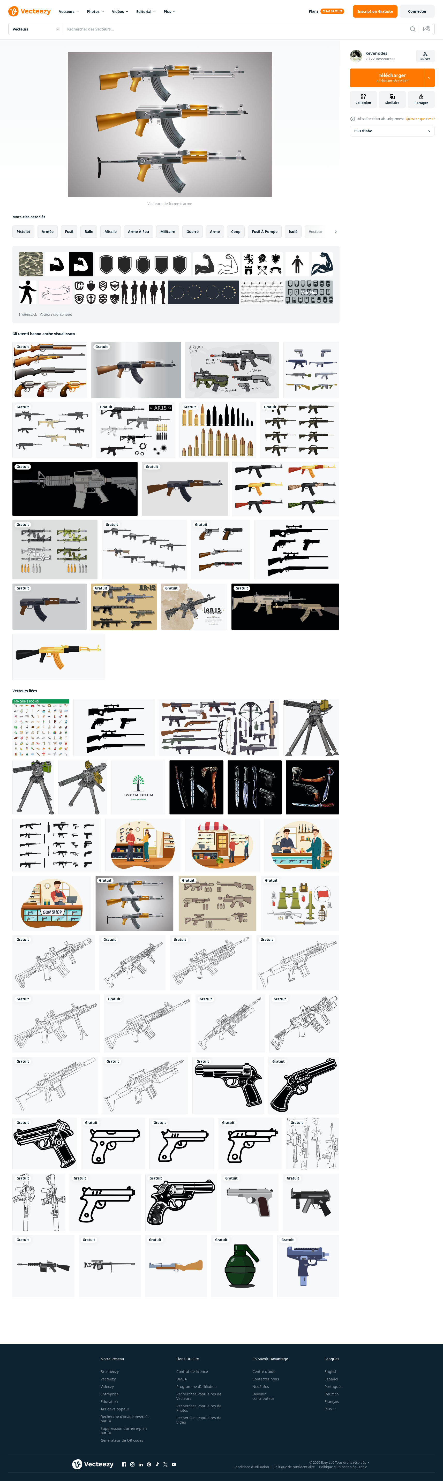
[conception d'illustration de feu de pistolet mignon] (220, 549)
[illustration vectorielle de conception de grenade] (242, 1266)
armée (48, 231)
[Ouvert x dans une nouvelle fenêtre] (165, 1464)
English (331, 1371)
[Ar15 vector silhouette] (135, 430)
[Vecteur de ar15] (299, 430)
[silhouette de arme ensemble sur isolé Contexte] (56, 845)
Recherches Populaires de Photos (198, 1408)
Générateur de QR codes (122, 1440)
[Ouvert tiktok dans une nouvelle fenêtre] (157, 1464)
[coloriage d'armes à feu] (313, 1143)
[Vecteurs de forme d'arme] (134, 903)
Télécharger (392, 77)
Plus (167, 11)
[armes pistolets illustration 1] (312, 787)
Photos (93, 11)
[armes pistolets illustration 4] (255, 787)
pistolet (23, 231)
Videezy (107, 1386)
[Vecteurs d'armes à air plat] (311, 370)
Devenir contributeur (263, 1396)
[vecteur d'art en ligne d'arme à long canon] (53, 962)
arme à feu (138, 231)
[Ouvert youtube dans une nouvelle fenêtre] (174, 1464)
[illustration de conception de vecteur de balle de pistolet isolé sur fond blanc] (217, 430)
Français (332, 1401)
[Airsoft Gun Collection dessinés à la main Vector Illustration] (232, 370)
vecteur (315, 231)
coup (236, 231)
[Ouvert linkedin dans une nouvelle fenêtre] (141, 1464)
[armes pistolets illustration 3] (196, 787)
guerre (192, 231)
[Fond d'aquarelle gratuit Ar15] (194, 607)
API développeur (115, 1409)
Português (333, 1386)
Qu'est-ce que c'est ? (420, 119)
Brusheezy (110, 1371)
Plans (313, 11)
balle (89, 231)
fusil (69, 231)
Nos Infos (260, 1386)
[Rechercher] (413, 29)
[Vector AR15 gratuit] (124, 607)
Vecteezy (108, 1379)
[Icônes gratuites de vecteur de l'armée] (300, 903)
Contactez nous (265, 1379)
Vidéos (118, 11)
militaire (167, 231)
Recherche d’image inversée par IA (125, 1418)
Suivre (425, 59)
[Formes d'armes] (296, 549)
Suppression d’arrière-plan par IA (124, 1430)
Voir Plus (309, 292)
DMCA (181, 1379)
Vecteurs (66, 11)
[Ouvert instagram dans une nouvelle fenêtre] (132, 1464)
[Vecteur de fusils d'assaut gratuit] (52, 430)
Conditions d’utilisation (251, 1466)
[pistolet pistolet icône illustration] (228, 1085)
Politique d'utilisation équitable (343, 1466)
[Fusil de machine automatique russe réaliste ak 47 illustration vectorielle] (136, 370)
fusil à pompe (264, 231)
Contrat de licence (192, 1371)
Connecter (417, 11)
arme (215, 231)
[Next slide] (331, 231)
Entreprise (110, 1394)
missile (110, 231)
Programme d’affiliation (196, 1386)
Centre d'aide (263, 1371)
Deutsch (332, 1394)
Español (331, 1379)
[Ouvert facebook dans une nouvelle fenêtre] (124, 1464)
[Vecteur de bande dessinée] (217, 903)
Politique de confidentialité (294, 1466)
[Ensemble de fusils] (49, 370)
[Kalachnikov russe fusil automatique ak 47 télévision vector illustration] (185, 489)
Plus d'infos (363, 131)
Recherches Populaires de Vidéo (198, 1420)
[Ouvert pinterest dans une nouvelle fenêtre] (149, 1464)
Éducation (109, 1401)
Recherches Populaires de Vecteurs (198, 1396)
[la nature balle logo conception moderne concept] (138, 787)
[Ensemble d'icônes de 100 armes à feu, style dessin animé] (40, 727)
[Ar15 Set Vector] (54, 549)
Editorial (143, 11)
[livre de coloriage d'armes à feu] (38, 1202)
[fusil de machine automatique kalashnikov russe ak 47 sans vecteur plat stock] (49, 607)
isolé (293, 231)
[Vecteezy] (29, 11)
